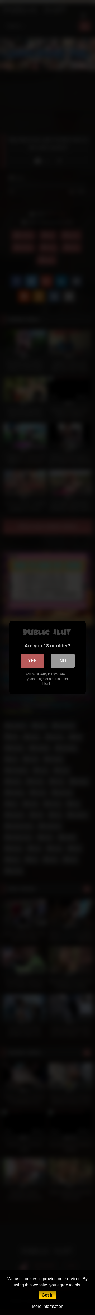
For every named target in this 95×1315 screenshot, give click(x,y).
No (63, 660)
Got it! (48, 1295)
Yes (32, 660)
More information (47, 1306)
